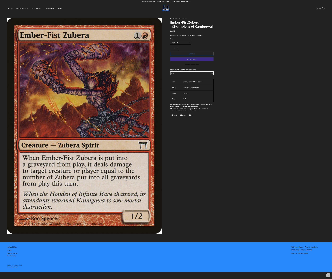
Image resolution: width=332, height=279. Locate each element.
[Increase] (177, 48)
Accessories (50, 8)
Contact (59, 8)
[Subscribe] (212, 73)
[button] (320, 8)
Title (171, 39)
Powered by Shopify (12, 267)
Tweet (175, 115)
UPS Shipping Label (22, 8)
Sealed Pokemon (36, 8)
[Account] (317, 8)
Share (184, 115)
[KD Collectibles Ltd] (166, 8)
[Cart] (323, 8)
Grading (9, 8)
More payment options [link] (192, 64)
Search (9, 251)
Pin (192, 115)
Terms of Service (12, 253)
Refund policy (11, 256)
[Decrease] (171, 48)
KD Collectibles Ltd (17, 265)
